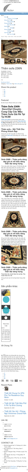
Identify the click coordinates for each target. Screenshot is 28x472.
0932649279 (7, 431)
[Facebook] (4, 89)
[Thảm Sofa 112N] (5, 292)
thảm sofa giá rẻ (19, 83)
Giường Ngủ (10, 31)
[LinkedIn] (4, 96)
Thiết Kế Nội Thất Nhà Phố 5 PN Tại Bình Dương (15, 404)
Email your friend (5, 82)
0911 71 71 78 (8, 424)
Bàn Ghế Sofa (10, 25)
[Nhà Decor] (9, 7)
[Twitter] (4, 91)
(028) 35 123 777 (8, 436)
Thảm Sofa (10, 36)
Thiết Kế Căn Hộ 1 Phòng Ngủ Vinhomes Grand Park (15, 412)
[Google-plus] (4, 376)
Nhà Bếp (6, 26)
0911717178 (7, 426)
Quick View (5, 317)
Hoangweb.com (14, 468)
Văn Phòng (7, 32)
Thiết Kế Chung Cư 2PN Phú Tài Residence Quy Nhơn (14, 395)
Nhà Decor (13, 466)
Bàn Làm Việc (10, 34)
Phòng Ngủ (7, 29)
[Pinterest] (4, 93)
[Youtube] (4, 378)
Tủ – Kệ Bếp (10, 28)
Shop (6, 36)
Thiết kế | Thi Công (12, 18)
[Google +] (4, 94)
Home (5, 17)
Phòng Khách (10, 21)
